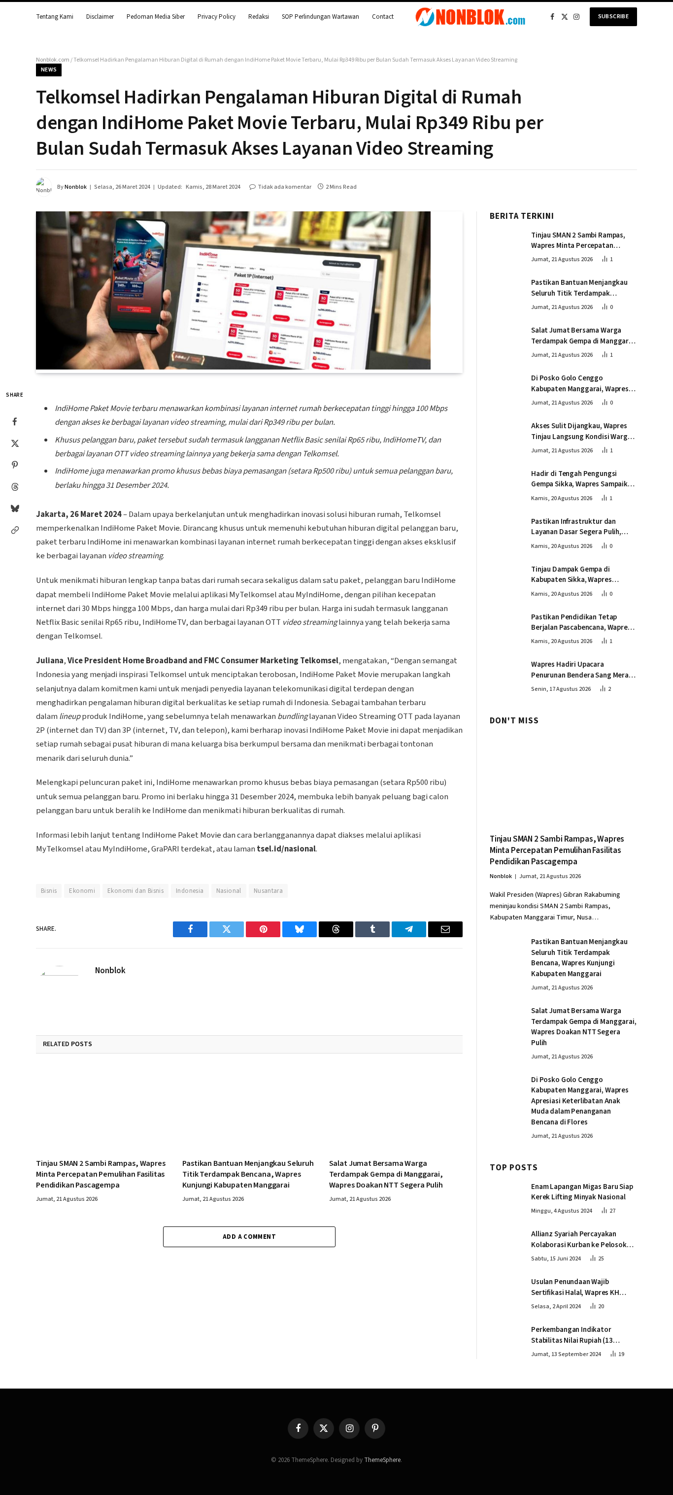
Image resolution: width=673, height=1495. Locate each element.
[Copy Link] (15, 530)
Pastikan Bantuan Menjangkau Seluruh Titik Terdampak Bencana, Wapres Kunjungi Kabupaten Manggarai (247, 1174)
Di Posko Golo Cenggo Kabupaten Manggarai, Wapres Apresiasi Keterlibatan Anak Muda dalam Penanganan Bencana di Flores (580, 383)
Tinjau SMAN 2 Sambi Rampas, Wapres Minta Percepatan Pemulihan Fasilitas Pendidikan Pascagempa (101, 1174)
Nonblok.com (52, 60)
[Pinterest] (15, 465)
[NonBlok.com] (470, 17)
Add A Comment (249, 1236)
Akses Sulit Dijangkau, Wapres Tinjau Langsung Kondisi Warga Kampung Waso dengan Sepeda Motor (581, 431)
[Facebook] (15, 421)
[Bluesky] (15, 508)
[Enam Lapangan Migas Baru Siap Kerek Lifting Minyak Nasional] (506, 1197)
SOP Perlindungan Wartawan (320, 16)
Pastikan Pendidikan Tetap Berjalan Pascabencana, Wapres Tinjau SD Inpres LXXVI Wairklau (581, 622)
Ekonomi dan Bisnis (135, 890)
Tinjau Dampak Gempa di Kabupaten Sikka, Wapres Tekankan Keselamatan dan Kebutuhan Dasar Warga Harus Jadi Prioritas (580, 574)
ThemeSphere (382, 1460)
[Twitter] (15, 443)
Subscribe (613, 16)
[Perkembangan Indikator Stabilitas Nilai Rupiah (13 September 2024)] (506, 1340)
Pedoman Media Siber (156, 16)
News (49, 70)
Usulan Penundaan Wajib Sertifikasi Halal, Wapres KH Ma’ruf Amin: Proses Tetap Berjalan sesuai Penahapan (575, 1287)
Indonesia (190, 890)
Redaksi (258, 16)
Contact (383, 16)
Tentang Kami (54, 16)
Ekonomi (82, 890)
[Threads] (15, 486)
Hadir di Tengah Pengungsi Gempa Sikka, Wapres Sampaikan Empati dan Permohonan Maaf (583, 479)
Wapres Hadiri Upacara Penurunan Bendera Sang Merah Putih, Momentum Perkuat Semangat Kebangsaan (582, 669)
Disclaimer (100, 16)
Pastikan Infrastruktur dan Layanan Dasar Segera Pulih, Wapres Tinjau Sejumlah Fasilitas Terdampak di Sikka (583, 527)
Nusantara (268, 890)
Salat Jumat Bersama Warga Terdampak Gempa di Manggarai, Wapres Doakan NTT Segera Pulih (386, 1174)
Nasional (228, 890)
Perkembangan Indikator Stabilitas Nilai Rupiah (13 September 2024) (572, 1335)
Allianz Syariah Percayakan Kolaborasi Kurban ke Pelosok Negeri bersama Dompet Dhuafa (582, 1239)
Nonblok (76, 187)
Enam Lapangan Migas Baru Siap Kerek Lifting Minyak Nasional (582, 1192)
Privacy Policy (217, 16)
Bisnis (49, 890)
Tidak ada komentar (284, 187)
